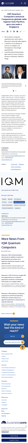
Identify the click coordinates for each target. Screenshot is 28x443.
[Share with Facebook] (14, 31)
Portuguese (17, 199)
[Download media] (26, 85)
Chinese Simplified (7, 208)
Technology (14, 164)
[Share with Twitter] (11, 31)
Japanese (17, 208)
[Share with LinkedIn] (7, 31)
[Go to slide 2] (15, 91)
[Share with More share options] (24, 31)
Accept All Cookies (14, 440)
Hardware (21, 164)
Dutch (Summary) (7, 205)
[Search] (21, 3)
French (10, 202)
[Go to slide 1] (13, 91)
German (4, 202)
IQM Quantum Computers (13, 97)
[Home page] (7, 3)
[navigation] (25, 3)
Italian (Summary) (19, 202)
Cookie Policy (5, 431)
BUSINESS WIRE (17, 265)
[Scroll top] (22, 347)
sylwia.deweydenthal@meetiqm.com (15, 156)
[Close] (26, 426)
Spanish (10, 199)
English (4, 199)
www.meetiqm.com (6, 159)
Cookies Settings (14, 435)
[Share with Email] (17, 31)
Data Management (16, 169)
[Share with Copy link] (20, 31)
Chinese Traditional (19, 205)
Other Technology (16, 167)
